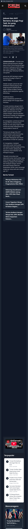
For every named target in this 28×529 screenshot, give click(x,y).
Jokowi (10, 63)
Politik (12, 13)
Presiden (6, 106)
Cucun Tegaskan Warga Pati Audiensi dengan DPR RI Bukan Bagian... (15, 204)
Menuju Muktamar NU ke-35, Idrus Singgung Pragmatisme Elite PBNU (14, 182)
